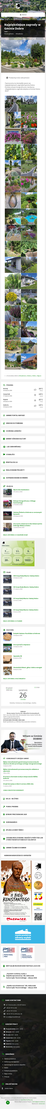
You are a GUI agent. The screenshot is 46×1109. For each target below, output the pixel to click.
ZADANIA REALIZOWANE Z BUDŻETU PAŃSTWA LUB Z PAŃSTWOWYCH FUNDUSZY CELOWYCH (24, 839)
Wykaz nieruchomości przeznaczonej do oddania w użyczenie (21, 770)
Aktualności (19, 34)
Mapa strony (8, 1074)
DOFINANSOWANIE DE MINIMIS (17, 478)
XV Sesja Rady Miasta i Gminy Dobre (25, 598)
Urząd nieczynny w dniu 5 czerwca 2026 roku (18, 784)
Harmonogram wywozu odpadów (14, 1065)
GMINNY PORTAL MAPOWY (15, 415)
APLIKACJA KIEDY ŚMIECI (14, 830)
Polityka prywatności (11, 1071)
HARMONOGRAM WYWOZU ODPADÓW (17, 855)
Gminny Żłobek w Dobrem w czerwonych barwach (27, 513)
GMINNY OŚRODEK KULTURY (16, 439)
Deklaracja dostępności (11, 1062)
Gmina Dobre (9, 1088)
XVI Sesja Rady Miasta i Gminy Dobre (26, 587)
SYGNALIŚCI (10, 454)
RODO (6, 1068)
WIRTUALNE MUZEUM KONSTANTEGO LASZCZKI (23, 966)
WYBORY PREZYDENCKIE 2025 (16, 814)
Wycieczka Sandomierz (21, 490)
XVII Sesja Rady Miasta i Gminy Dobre (26, 576)
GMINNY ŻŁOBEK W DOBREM (16, 848)
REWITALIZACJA (12, 462)
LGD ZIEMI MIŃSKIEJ (14, 446)
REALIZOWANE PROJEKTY (15, 470)
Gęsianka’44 (17, 656)
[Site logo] (23, 8)
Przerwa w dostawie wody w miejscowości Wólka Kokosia (20, 777)
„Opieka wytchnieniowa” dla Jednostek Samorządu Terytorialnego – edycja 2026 (21, 986)
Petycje (6, 1077)
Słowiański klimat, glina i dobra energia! (27, 667)
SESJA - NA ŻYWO (12, 799)
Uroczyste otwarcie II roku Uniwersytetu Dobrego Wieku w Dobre (27, 524)
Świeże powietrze (10, 1059)
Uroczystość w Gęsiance (21, 645)
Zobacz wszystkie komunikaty (13, 790)
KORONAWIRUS (11, 822)
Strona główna (9, 34)
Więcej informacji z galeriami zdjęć (15, 535)
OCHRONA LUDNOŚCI (13, 431)
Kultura (29, 376)
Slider (34, 376)
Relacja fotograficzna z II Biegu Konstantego (24, 502)
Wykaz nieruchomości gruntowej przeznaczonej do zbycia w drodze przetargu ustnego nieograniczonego (22, 763)
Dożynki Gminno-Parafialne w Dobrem (26, 633)
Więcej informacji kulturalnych (14, 678)
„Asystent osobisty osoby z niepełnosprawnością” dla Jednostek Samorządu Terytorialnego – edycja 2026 (21, 976)
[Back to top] (8, 1102)
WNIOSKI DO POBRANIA (14, 423)
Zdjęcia (39, 376)
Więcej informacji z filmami (12, 621)
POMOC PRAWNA (12, 806)
